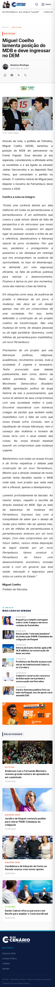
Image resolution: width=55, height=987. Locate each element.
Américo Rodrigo (19, 65)
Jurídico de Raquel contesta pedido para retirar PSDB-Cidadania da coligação (25, 821)
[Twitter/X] (18, 75)
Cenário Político (9, 958)
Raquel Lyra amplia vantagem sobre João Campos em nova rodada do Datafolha (32, 622)
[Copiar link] (25, 75)
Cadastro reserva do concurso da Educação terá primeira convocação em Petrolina (33, 678)
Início (5, 27)
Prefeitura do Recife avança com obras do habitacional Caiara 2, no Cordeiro (34, 664)
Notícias (17, 27)
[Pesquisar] (37, 4)
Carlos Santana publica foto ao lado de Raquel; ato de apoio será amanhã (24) (34, 692)
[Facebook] (12, 75)
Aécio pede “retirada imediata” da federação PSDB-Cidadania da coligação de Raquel (34, 636)
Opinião (5, 968)
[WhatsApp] (5, 75)
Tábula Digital (23, 983)
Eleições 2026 (9, 953)
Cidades (6, 963)
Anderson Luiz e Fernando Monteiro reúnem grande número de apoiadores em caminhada (27, 774)
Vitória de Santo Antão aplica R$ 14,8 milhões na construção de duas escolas (33, 650)
